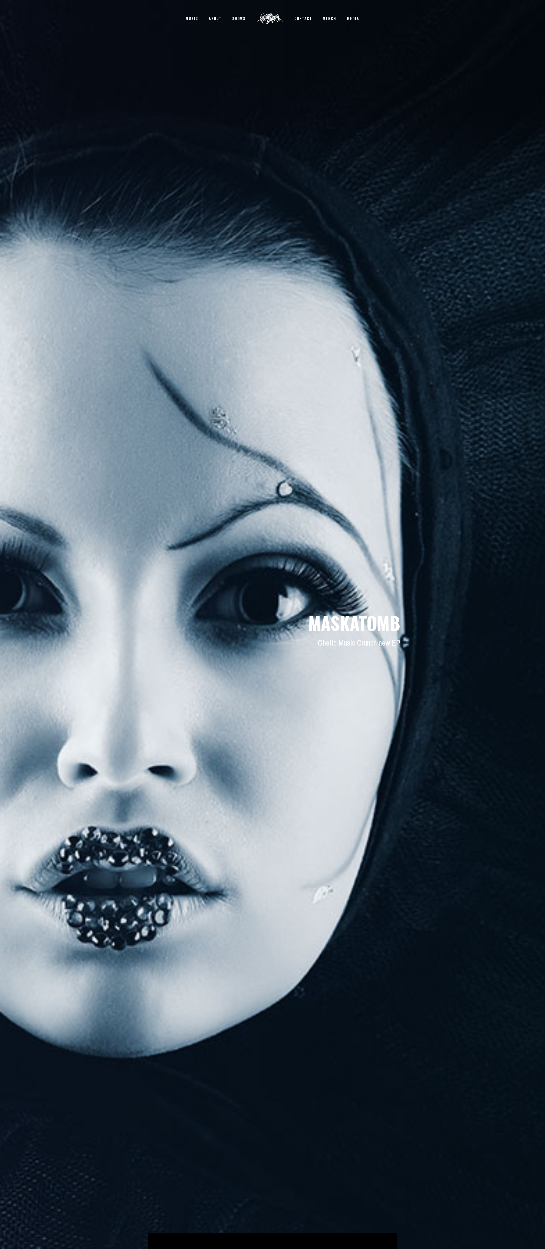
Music (192, 18)
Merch (329, 18)
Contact (303, 18)
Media (353, 18)
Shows (239, 18)
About (215, 18)
